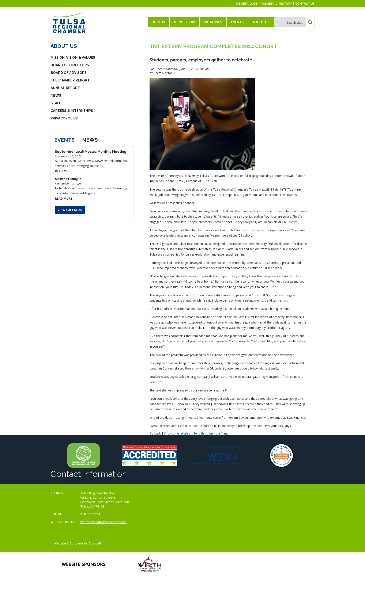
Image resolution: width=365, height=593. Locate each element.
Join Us (159, 22)
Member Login (247, 3)
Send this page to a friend (211, 433)
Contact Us (305, 3)
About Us (261, 22)
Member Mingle (68, 179)
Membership (184, 22)
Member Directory (277, 3)
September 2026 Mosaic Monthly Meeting (90, 152)
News (56, 95)
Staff (56, 103)
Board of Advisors (69, 73)
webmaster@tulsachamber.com (103, 522)
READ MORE (63, 171)
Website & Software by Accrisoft (77, 543)
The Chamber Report (70, 80)
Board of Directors (70, 65)
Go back (155, 433)
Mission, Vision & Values (73, 58)
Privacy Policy (64, 118)
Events (237, 22)
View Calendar (70, 210)
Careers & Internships (72, 111)
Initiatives (213, 22)
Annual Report (65, 88)
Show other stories (177, 433)
